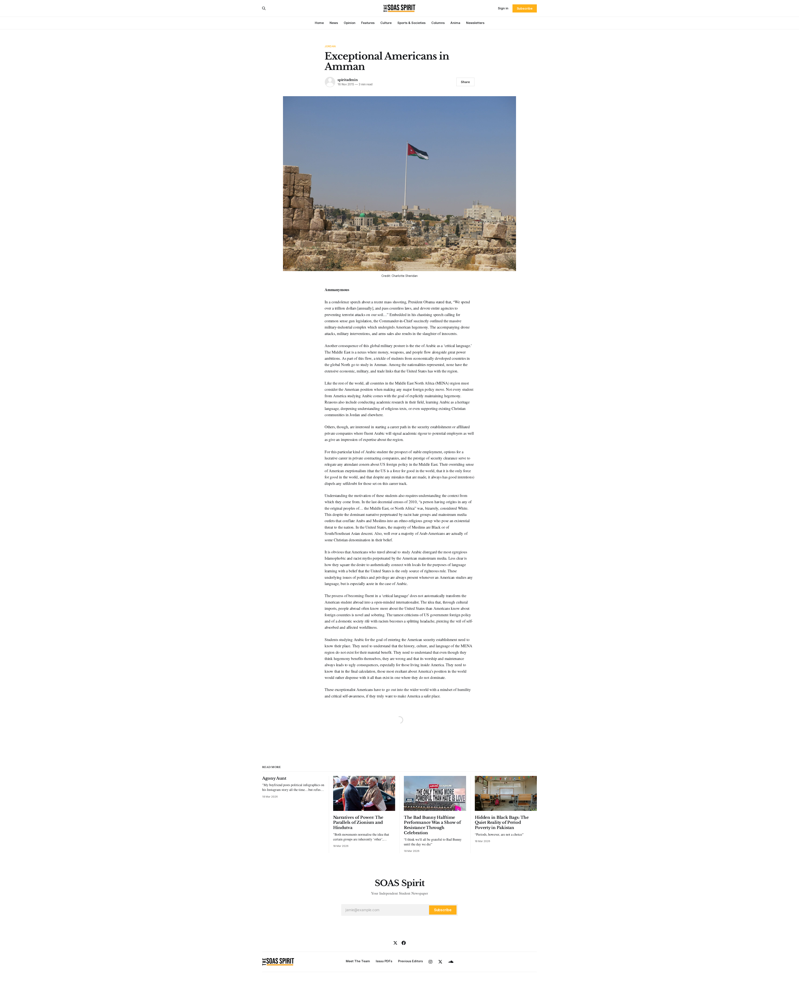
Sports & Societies (411, 23)
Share (465, 82)
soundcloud (450, 961)
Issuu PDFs (384, 961)
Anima (455, 23)
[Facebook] (404, 943)
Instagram (430, 961)
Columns (438, 23)
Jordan (330, 46)
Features (368, 23)
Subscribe (524, 8)
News (334, 23)
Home (319, 23)
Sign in (503, 8)
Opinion (349, 23)
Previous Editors (410, 961)
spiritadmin (347, 80)
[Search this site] (264, 8)
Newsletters (475, 23)
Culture (386, 23)
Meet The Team (358, 961)
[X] (395, 943)
